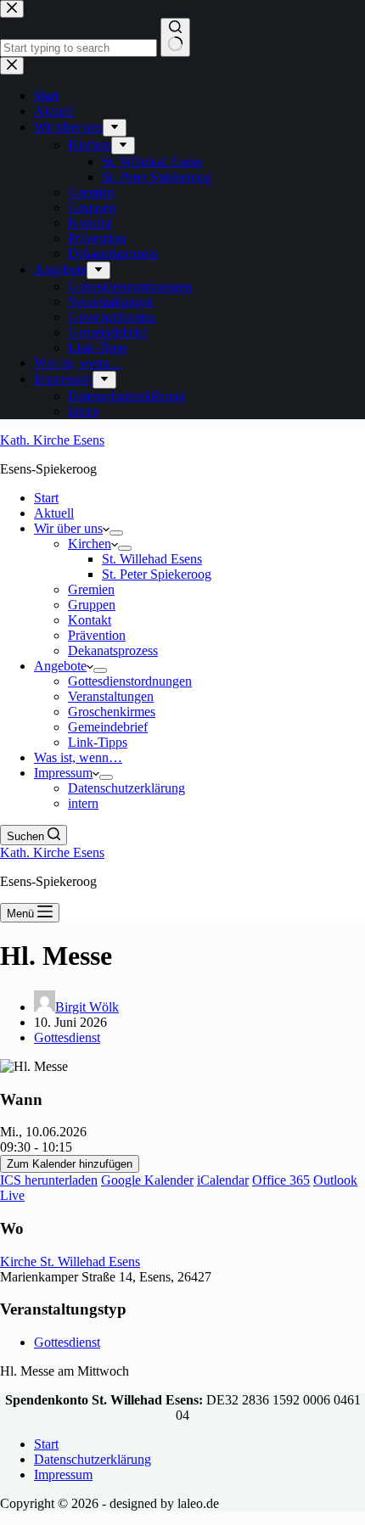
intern (83, 803)
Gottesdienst (67, 1037)
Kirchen (89, 543)
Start (46, 498)
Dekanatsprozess (113, 650)
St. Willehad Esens (152, 559)
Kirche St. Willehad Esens (70, 1261)
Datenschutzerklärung (126, 788)
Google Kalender (147, 1180)
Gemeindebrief (108, 727)
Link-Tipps (97, 742)
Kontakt (89, 620)
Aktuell (54, 513)
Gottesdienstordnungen (130, 681)
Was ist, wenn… (78, 757)
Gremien (91, 589)
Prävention (97, 635)
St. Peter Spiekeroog (156, 574)
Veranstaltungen (111, 696)
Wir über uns (68, 528)
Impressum (63, 772)
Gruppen (91, 604)
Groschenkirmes (111, 711)
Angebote (60, 666)
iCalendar (223, 1180)
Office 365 (281, 1180)
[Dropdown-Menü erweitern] (116, 532)
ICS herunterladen (49, 1180)
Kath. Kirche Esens (52, 440)
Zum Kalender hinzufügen (69, 1164)
